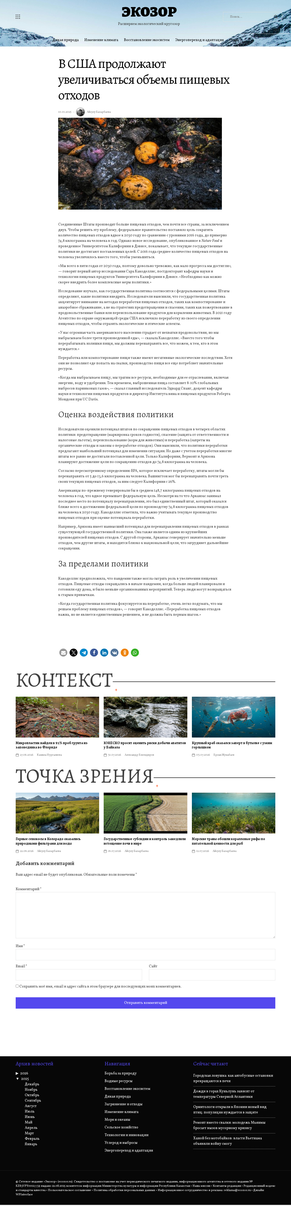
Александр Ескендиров (139, 755)
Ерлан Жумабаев (223, 755)
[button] (63, 653)
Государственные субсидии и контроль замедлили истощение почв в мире (145, 841)
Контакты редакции (227, 1186)
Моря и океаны (117, 1119)
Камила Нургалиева (49, 755)
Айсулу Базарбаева (99, 112)
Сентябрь (33, 1100)
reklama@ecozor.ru (237, 1190)
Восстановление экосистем (147, 40)
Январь (31, 1144)
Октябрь (32, 1095)
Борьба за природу (121, 1073)
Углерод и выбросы (121, 1142)
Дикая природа (66, 40)
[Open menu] (45, 17)
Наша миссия (201, 1186)
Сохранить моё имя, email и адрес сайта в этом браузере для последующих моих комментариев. (100, 986)
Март (29, 1133)
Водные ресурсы (119, 1081)
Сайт (153, 966)
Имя (20, 946)
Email (21, 966)
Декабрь (32, 1084)
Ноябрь (31, 1089)
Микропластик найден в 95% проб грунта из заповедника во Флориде (52, 745)
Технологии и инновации (126, 1135)
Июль (30, 1111)
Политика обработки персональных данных (124, 1190)
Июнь (30, 1117)
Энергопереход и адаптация (199, 40)
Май (28, 1122)
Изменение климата (101, 40)
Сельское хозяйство (121, 1127)
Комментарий (29, 889)
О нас (233, 40)
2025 (25, 1078)
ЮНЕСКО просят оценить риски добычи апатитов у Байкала (145, 745)
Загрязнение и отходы (124, 1104)
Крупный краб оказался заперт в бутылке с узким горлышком (232, 745)
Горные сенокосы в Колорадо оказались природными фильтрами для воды (48, 841)
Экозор (148, 12)
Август (31, 1106)
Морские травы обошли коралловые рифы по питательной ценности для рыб (228, 841)
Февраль (32, 1138)
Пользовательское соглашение (69, 1190)
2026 (24, 1073)
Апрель (31, 1127)
